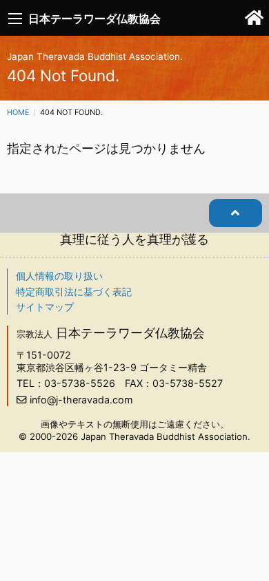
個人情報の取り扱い (59, 276)
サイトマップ (45, 307)
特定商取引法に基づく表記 (74, 291)
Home (18, 112)
